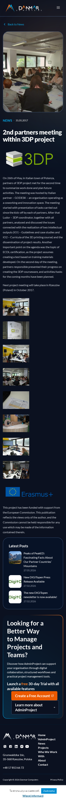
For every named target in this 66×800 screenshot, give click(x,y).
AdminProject (46, 739)
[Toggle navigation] (58, 7)
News (41, 743)
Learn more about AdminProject (29, 707)
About (42, 760)
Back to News (16, 24)
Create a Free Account (32, 696)
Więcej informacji (33, 795)
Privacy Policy (56, 779)
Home (42, 735)
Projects (43, 747)
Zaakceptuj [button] (49, 790)
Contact (43, 764)
